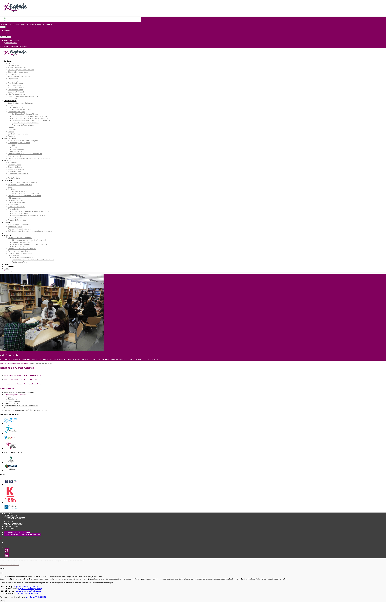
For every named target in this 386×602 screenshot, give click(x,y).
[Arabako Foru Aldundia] (11, 448)
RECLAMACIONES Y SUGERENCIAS (17, 532)
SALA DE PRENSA (10, 516)
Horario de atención (11, 40)
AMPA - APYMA (9, 528)
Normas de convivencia (12, 408)
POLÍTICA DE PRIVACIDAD (14, 524)
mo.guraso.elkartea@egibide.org (28, 591)
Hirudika (64, 560)
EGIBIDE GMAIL (35, 24)
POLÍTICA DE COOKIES (12, 526)
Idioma (3, 27)
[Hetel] (11, 484)
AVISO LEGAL (9, 522)
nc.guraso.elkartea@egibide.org (30, 593)
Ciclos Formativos (14, 401)
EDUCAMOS (47, 24)
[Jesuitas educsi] (11, 510)
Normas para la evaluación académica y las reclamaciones (25, 410)
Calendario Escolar (11, 403)
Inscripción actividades (18, 46)
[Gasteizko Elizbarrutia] (11, 423)
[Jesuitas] (11, 433)
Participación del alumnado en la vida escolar (21, 406)
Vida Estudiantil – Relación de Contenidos (15, 363)
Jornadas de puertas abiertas (15, 394)
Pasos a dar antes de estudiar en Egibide (19, 392)
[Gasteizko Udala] (11, 462)
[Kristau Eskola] (10, 502)
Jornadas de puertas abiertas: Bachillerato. (20, 379)
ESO (9, 397)
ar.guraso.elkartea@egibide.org (26, 586)
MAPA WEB (8, 514)
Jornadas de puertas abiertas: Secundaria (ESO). (22, 375)
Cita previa (5, 46)
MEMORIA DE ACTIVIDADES (14, 518)
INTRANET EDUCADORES (9, 24)
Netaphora (87, 560)
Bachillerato (12, 399)
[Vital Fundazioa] (11, 441)
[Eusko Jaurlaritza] (11, 470)
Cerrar (2, 601)
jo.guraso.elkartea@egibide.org (30, 589)
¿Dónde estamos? (10, 43)
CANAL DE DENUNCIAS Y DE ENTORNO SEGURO (22, 534)
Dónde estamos (5, 37)
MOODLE (24, 24)
